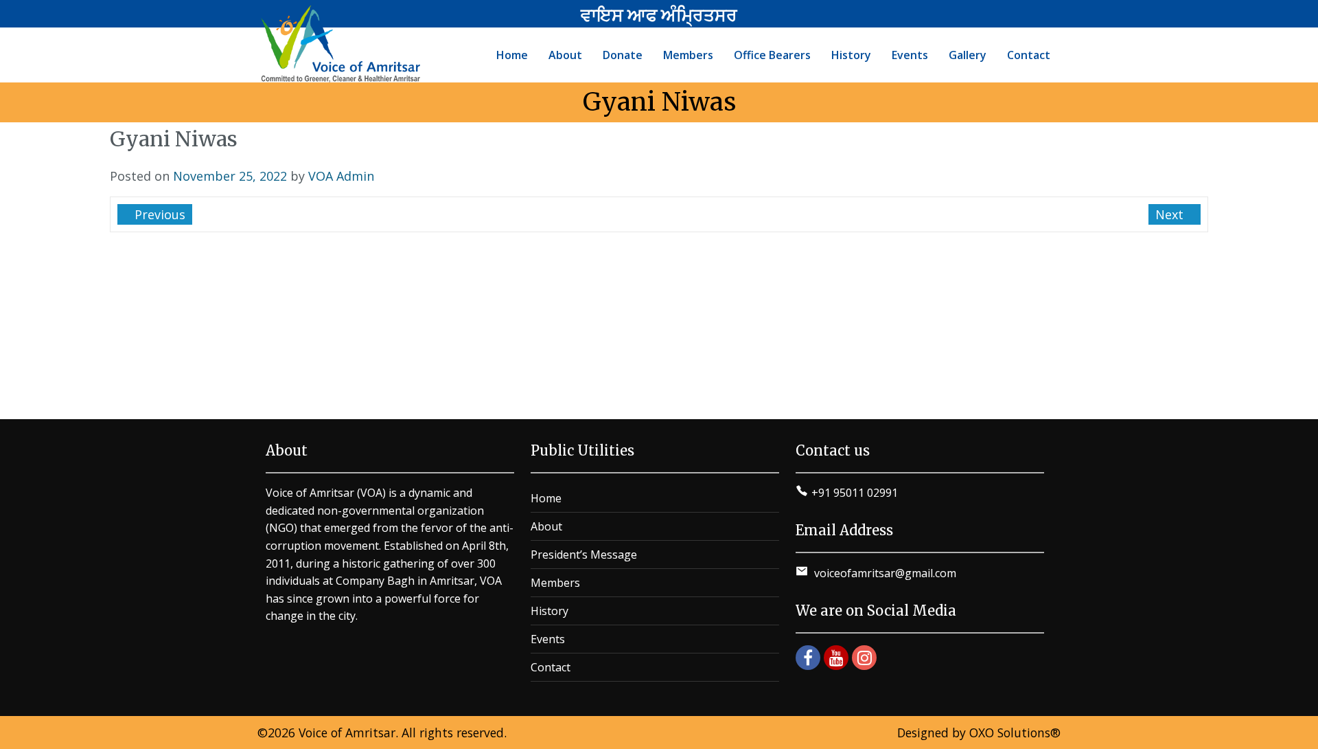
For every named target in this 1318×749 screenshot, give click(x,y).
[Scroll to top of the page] (1297, 738)
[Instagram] (864, 657)
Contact (550, 667)
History (549, 610)
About (546, 526)
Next (1171, 214)
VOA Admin (341, 176)
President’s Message (584, 554)
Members (555, 582)
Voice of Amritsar (347, 732)
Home (546, 498)
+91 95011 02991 (854, 492)
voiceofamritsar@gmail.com (883, 573)
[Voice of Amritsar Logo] (342, 44)
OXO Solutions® (1015, 732)
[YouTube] (836, 657)
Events (548, 639)
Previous (158, 214)
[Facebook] (808, 657)
